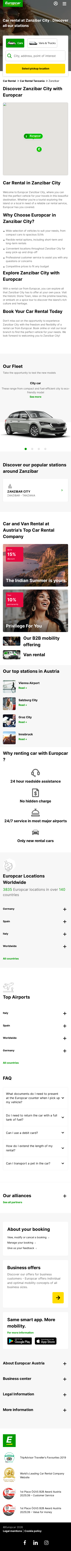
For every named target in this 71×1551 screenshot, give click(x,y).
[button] (39, 149)
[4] (45, 448)
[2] (32, 448)
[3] (38, 448)
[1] (25, 448)
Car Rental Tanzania (32, 80)
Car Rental (9, 80)
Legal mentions (12, 1530)
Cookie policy (33, 1530)
